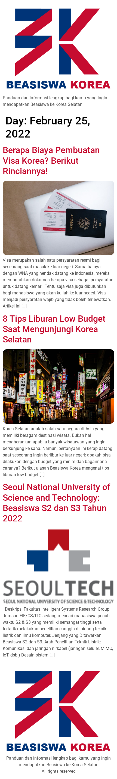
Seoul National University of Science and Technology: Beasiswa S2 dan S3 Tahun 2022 (56, 503)
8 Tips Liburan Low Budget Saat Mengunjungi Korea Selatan (54, 329)
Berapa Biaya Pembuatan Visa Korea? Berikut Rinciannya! (51, 160)
